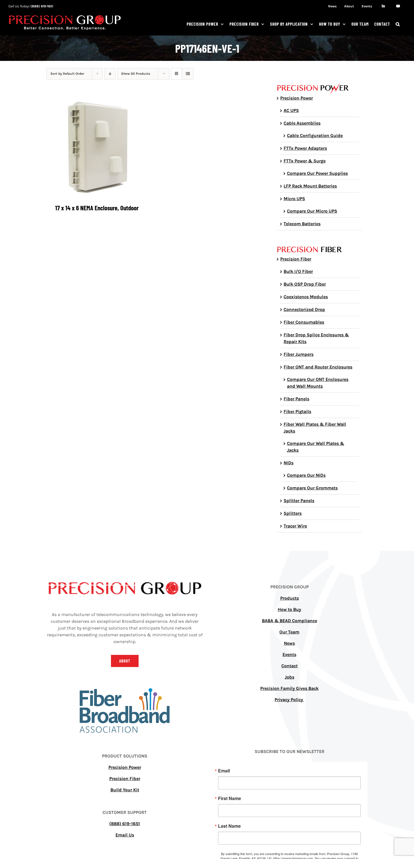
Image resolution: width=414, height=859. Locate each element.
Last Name (229, 826)
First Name (229, 798)
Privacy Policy (289, 699)
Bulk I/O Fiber (298, 271)
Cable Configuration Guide (315, 135)
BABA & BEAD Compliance (289, 620)
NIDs (288, 462)
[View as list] (187, 73)
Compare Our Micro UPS (312, 211)
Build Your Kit (124, 789)
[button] (398, 24)
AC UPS (291, 110)
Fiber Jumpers (298, 354)
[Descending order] (109, 74)
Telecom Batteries (302, 223)
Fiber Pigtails (297, 411)
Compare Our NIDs (306, 475)
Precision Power (296, 98)
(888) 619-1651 (41, 6)
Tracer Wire (295, 526)
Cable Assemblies (302, 123)
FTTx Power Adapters (305, 148)
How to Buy (289, 609)
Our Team (289, 632)
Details (97, 148)
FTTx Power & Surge (305, 161)
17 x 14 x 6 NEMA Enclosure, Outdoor (97, 208)
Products (289, 598)
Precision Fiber (295, 259)
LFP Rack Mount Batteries (310, 186)
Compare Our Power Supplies (317, 173)
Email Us (124, 835)
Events (289, 654)
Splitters (293, 513)
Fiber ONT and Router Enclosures (318, 367)
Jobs (289, 677)
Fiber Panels (296, 398)
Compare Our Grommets (312, 488)
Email (224, 771)
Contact (289, 665)
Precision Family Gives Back (289, 688)
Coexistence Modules (306, 296)
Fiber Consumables (304, 322)
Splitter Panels (299, 500)
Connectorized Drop (304, 309)
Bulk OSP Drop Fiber (305, 284)
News (289, 643)
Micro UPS (294, 198)
